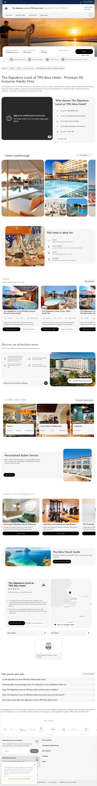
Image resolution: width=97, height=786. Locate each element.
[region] (19, 773)
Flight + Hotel (85, 55)
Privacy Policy (52, 782)
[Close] (35, 764)
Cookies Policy (41, 782)
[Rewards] (81, 2)
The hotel (9, 15)
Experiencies (44, 15)
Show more (63, 139)
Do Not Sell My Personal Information (19, 779)
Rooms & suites (20, 15)
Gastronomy (32, 15)
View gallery (83, 155)
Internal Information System (68, 782)
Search (84, 52)
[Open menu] (5, 2)
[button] (13, 51)
